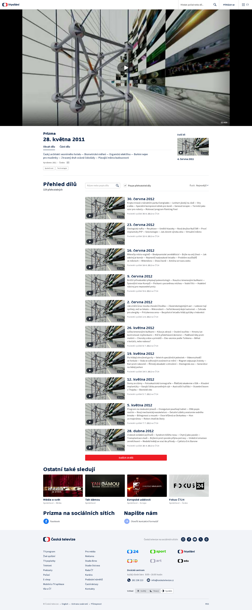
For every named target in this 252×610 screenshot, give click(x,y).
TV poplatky (49, 560)
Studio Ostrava (92, 565)
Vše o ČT (47, 588)
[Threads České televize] (206, 539)
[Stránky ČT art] (155, 561)
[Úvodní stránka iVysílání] (13, 4)
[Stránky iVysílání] (186, 552)
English (65, 604)
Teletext (47, 565)
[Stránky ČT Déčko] (132, 561)
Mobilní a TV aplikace (53, 584)
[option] (141, 591)
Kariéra (88, 574)
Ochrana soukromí (79, 604)
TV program (49, 551)
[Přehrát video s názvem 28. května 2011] (126, 67)
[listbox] (154, 590)
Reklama (89, 556)
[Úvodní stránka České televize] (59, 539)
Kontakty (90, 588)
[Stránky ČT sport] (158, 552)
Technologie (62, 168)
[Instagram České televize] (183, 539)
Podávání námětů (94, 579)
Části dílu (65, 146)
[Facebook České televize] (189, 539)
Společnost (49, 168)
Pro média (90, 551)
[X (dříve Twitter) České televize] (200, 539)
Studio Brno (91, 560)
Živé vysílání (49, 556)
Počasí (46, 574)
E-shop (46, 579)
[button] (126, 67)
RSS (207, 604)
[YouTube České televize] (194, 539)
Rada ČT (89, 570)
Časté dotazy (91, 584)
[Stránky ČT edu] (183, 561)
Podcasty (47, 570)
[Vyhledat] (117, 185)
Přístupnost (96, 604)
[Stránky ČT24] (132, 552)
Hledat (215, 5)
